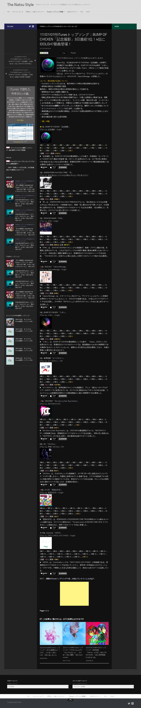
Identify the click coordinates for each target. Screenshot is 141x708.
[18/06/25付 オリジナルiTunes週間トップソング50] (10, 361)
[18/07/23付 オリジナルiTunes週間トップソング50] (10, 322)
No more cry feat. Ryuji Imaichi (66, 401)
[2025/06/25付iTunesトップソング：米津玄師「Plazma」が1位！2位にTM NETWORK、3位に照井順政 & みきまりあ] (97, 633)
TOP (8, 12)
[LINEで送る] (44, 53)
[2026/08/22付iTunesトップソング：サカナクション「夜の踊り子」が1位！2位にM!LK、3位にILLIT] (10, 213)
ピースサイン (58, 358)
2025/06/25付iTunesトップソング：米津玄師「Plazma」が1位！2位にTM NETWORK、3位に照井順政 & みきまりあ (96, 652)
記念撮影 (65, 127)
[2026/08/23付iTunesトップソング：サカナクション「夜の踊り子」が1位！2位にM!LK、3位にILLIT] (10, 198)
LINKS (88, 12)
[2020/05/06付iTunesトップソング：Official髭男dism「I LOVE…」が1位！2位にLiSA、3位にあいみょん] (51, 633)
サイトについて (17, 12)
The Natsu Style (20, 5)
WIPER (57, 533)
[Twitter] (30, 26)
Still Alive (51, 444)
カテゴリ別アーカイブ (80, 684)
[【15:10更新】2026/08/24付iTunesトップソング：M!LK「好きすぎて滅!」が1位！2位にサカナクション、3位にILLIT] (10, 184)
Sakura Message (60, 267)
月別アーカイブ (12, 684)
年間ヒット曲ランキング (34, 12)
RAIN (60, 218)
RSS (81, 12)
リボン (62, 312)
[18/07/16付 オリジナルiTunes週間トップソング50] (10, 332)
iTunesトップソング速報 (55, 12)
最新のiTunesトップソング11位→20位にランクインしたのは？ (70, 579)
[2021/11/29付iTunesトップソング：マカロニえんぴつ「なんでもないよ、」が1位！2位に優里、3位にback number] (74, 633)
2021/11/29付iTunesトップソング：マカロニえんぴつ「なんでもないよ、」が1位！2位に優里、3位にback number (73, 652)
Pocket (73, 53)
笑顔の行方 (56, 490)
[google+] (33, 26)
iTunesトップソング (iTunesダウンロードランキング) (58, 26)
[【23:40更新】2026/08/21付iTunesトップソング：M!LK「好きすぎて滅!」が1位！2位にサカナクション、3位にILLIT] (10, 227)
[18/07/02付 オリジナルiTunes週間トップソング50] (10, 351)
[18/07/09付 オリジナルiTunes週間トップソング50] (10, 341)
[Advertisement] (70, 18)
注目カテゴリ (71, 12)
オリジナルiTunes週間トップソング (55, 106)
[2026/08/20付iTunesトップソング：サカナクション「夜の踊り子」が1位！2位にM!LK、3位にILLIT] (10, 242)
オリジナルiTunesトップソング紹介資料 (57, 108)
